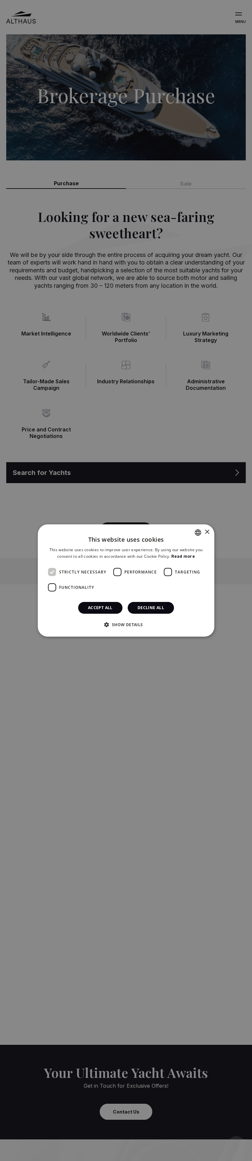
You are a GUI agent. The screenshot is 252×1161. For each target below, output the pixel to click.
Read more (183, 556)
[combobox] (198, 532)
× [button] (206, 532)
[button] (126, 624)
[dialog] (126, 580)
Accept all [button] (100, 607)
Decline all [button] (150, 607)
